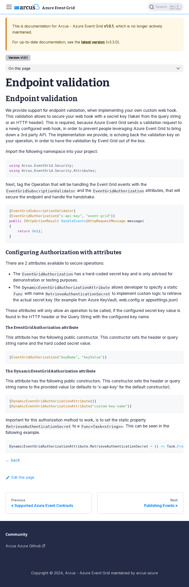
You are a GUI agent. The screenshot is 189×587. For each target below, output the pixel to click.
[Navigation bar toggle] (9, 6)
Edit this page (22, 477)
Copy (176, 164)
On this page (19, 68)
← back (13, 460)
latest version (93, 42)
